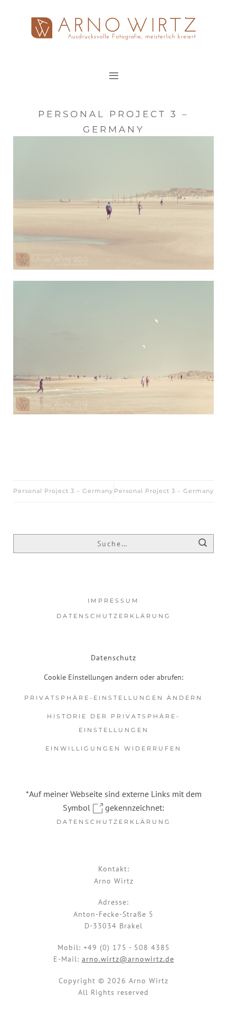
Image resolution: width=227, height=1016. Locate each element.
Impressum (113, 600)
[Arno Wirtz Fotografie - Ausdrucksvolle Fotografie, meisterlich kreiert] (113, 28)
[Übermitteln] (203, 544)
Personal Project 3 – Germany (63, 491)
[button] (113, 75)
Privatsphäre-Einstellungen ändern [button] (113, 697)
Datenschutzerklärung (113, 616)
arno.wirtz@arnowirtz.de (128, 959)
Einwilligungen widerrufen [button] (113, 748)
